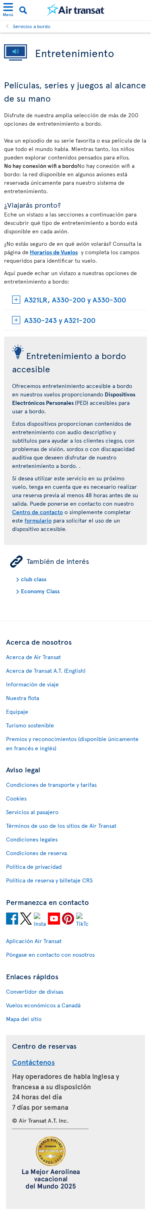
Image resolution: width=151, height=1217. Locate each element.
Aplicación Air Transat (34, 941)
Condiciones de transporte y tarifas (51, 784)
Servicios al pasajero (32, 812)
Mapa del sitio (23, 1019)
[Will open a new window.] (12, 920)
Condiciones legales (32, 839)
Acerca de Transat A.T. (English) (45, 670)
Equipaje (17, 711)
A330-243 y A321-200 (59, 320)
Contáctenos (33, 1062)
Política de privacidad (34, 866)
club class (33, 579)
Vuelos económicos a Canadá (43, 1005)
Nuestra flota (22, 698)
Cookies (16, 798)
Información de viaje (32, 684)
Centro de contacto (37, 512)
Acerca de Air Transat (33, 657)
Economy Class (40, 591)
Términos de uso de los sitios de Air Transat (61, 825)
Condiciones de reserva (36, 853)
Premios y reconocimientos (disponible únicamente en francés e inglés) (72, 743)
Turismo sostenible (30, 725)
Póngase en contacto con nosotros (50, 954)
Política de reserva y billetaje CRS (49, 880)
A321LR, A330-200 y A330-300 (75, 299)
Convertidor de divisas (34, 991)
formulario (38, 520)
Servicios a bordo (31, 26)
